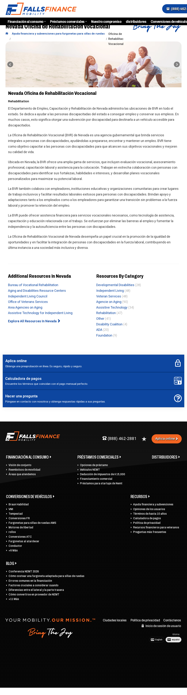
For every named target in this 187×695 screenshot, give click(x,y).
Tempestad (16, 513)
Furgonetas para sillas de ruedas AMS (32, 522)
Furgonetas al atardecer (24, 541)
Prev (10, 64)
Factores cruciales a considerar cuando (33, 585)
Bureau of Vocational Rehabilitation (33, 285)
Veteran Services (108, 296)
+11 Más (14, 599)
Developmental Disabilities (115, 285)
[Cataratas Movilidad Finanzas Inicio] (6, 33)
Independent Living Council (27, 296)
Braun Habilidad (19, 504)
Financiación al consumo (25, 22)
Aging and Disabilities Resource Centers (37, 291)
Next (177, 64)
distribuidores (136, 22)
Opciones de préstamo (94, 465)
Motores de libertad (21, 527)
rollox (12, 531)
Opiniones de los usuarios (149, 509)
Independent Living (110, 291)
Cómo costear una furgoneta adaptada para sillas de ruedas (46, 576)
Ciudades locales (115, 620)
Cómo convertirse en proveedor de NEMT (34, 594)
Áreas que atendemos (22, 474)
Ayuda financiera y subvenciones (153, 504)
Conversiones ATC (20, 536)
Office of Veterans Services (28, 302)
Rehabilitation (106, 313)
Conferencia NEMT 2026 (24, 571)
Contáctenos (172, 620)
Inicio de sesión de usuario (163, 626)
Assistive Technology (111, 307)
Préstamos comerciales (67, 22)
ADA (99, 330)
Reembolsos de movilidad (24, 469)
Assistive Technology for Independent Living (40, 313)
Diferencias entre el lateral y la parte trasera (36, 589)
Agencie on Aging (108, 302)
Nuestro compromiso (106, 22)
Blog (10, 563)
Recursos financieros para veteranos (156, 527)
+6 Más (13, 550)
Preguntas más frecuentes (149, 531)
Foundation (104, 335)
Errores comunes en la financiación (30, 580)
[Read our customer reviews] (144, 438)
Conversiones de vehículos (29, 496)
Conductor (15, 545)
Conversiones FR (19, 518)
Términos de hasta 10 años (150, 513)
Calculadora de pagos (147, 518)
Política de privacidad (147, 522)
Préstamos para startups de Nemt (101, 483)
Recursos (139, 496)
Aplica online (165, 438)
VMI (11, 509)
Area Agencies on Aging (25, 307)
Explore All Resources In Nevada (32, 321)
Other (100, 318)
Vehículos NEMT (90, 469)
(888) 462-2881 (122, 438)
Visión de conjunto (20, 465)
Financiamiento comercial (96, 478)
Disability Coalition (109, 324)
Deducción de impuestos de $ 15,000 (102, 474)
